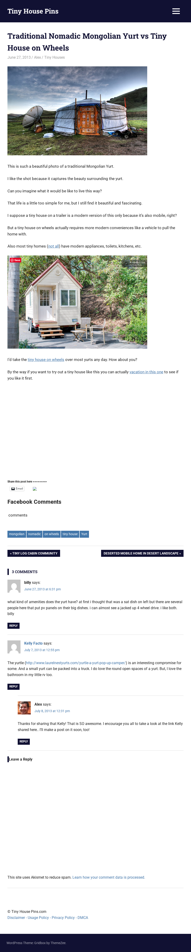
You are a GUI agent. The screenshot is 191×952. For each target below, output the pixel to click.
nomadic (34, 534)
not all (53, 246)
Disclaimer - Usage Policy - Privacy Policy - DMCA (47, 917)
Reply (13, 625)
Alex (37, 57)
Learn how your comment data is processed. (108, 877)
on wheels (51, 534)
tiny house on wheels (46, 359)
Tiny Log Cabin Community (35, 554)
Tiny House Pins (32, 11)
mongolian (16, 534)
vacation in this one (146, 372)
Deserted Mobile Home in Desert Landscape (140, 554)
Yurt (84, 534)
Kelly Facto (33, 643)
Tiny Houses (54, 57)
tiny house (70, 534)
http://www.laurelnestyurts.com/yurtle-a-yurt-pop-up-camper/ (76, 663)
